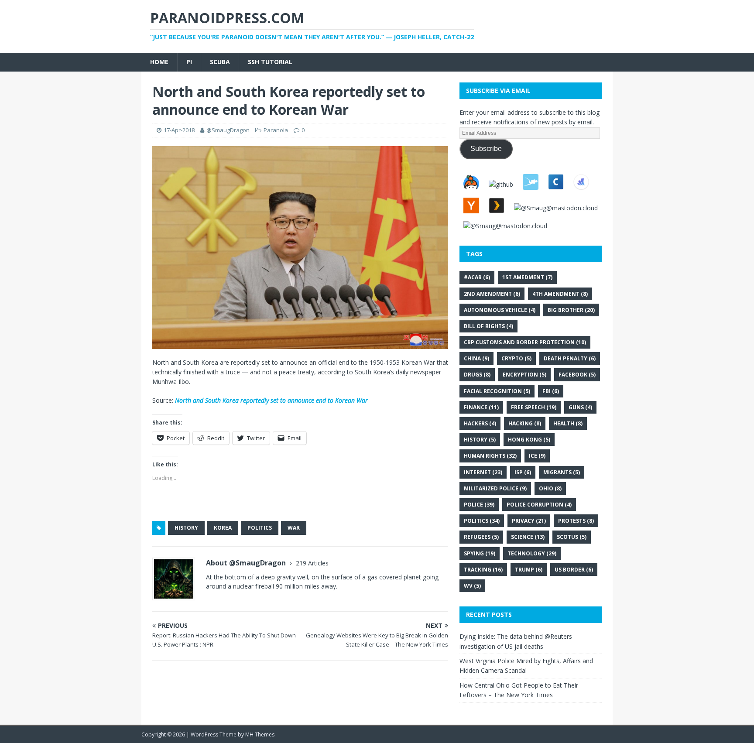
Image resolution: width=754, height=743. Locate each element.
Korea (223, 527)
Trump (528, 569)
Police (479, 504)
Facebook (577, 374)
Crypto (516, 358)
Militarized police (495, 488)
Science (528, 537)
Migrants (561, 472)
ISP (522, 472)
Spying (479, 553)
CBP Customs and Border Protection (525, 342)
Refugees (481, 537)
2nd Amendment (492, 294)
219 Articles (312, 563)
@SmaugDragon (228, 130)
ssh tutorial (270, 62)
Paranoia (276, 130)
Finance (481, 407)
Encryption (524, 374)
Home (159, 62)
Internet (483, 472)
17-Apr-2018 (179, 130)
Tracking (483, 569)
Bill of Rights (488, 326)
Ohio (550, 488)
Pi (189, 62)
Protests (576, 520)
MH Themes (259, 734)
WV (472, 585)
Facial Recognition (497, 391)
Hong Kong (529, 439)
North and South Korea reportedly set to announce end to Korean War (271, 400)
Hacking (524, 423)
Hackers (480, 423)
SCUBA (220, 62)
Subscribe (486, 148)
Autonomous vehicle (499, 310)
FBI (550, 391)
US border (574, 569)
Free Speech (533, 407)
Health (568, 423)
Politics (259, 527)
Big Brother (571, 310)
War (294, 527)
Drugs (477, 374)
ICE (537, 455)
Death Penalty (570, 358)
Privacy (529, 520)
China (476, 358)
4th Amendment (560, 294)
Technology (531, 553)
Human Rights (490, 455)
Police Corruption (539, 504)
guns (580, 407)
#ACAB (477, 277)
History (186, 527)
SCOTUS (571, 537)
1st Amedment (527, 277)
